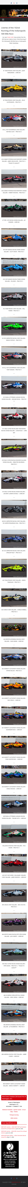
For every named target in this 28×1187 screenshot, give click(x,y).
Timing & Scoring (14, 1115)
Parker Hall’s (10, 37)
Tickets (16, 1111)
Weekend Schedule (7, 1109)
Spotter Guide (17, 1109)
